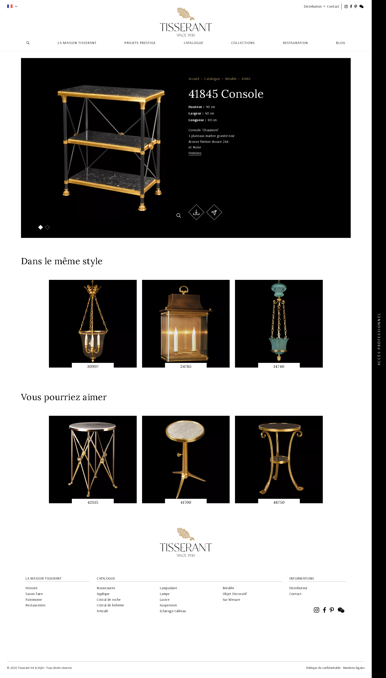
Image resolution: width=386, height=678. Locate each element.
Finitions (195, 153)
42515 (93, 502)
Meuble (231, 78)
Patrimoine (33, 599)
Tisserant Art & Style (186, 22)
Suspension (168, 605)
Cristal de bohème (110, 605)
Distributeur (298, 588)
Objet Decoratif (235, 593)
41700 (185, 502)
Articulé (102, 611)
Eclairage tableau (173, 611)
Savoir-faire (34, 593)
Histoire (31, 588)
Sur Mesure (231, 599)
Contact (295, 593)
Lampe (165, 593)
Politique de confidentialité (323, 668)
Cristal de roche (109, 599)
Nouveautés (106, 588)
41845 (246, 78)
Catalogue (212, 78)
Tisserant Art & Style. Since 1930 (186, 542)
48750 (279, 502)
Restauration (35, 605)
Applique (103, 593)
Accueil (194, 78)
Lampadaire (168, 588)
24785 (186, 366)
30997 (93, 366)
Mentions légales (354, 668)
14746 (279, 366)
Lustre (165, 599)
